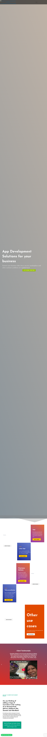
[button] (6, 735)
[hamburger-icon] (36, 2)
